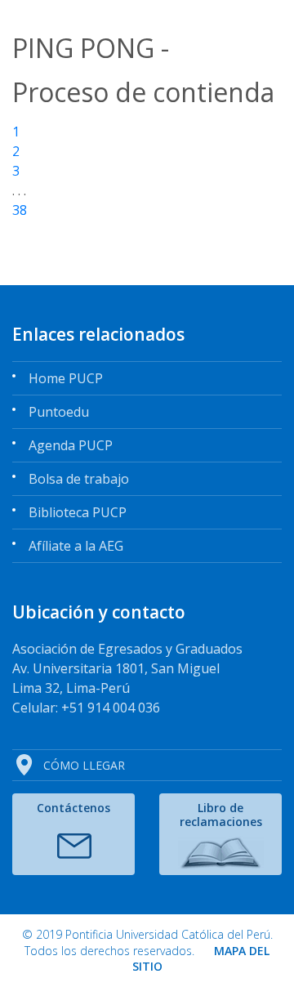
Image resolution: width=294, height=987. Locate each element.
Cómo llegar (84, 765)
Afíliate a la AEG (76, 546)
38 (19, 210)
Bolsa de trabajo (79, 479)
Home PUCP (66, 378)
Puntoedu (59, 412)
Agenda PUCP (71, 445)
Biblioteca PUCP (78, 512)
